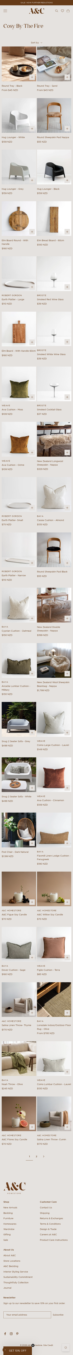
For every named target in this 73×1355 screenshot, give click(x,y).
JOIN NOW (36, 683)
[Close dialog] (70, 661)
